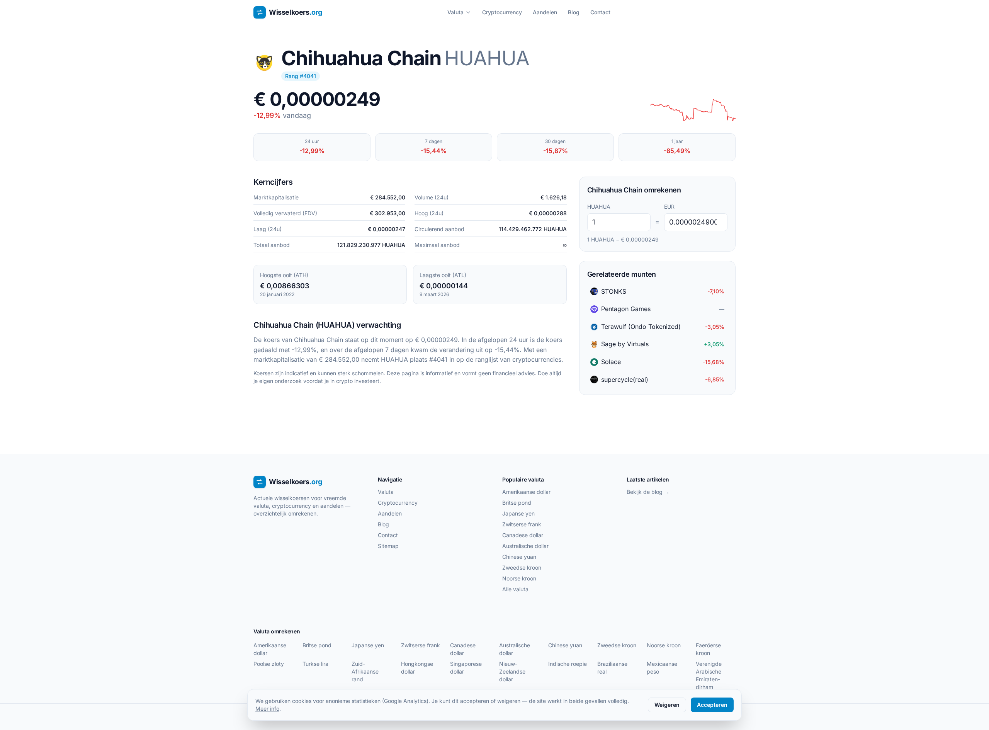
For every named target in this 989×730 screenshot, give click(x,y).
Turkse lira (315, 663)
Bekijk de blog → (648, 491)
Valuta (455, 12)
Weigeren (667, 704)
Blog (573, 12)
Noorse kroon (519, 578)
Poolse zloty (268, 663)
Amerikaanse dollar (526, 491)
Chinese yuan (519, 556)
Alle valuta (515, 589)
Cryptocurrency (502, 12)
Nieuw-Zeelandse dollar (512, 671)
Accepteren (712, 704)
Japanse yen (518, 513)
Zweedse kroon (521, 567)
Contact (600, 12)
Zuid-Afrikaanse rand (365, 671)
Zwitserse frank (521, 524)
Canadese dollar (522, 535)
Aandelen (545, 12)
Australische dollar (525, 546)
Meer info (267, 708)
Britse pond (516, 502)
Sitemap (388, 546)
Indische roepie (567, 663)
